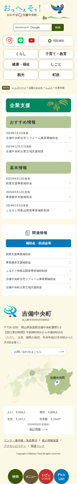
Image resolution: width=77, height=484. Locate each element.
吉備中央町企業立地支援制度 (25, 151)
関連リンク (38, 445)
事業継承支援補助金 (19, 196)
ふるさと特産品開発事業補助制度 (28, 210)
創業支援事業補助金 (19, 183)
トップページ (19, 87)
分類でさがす (36, 87)
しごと (49, 87)
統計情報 (35, 429)
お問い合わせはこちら (28, 351)
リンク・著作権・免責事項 (20, 440)
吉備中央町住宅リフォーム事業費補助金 (32, 137)
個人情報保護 (50, 440)
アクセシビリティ (15, 445)
